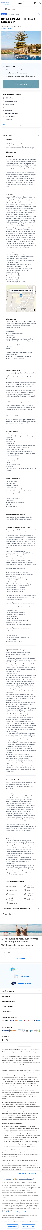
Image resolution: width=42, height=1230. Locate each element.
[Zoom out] (34, 290)
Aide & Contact (6, 1011)
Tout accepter (28, 1226)
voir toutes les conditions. (24, 1046)
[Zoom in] (34, 287)
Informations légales (8, 1001)
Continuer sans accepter (28, 1174)
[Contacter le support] (40, 3)
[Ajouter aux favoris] (39, 14)
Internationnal (6, 996)
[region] (21, 1200)
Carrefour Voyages (8, 991)
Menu (20, 3)
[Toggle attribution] (34, 310)
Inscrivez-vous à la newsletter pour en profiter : (16, 948)
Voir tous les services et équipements (14, 125)
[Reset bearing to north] (34, 292)
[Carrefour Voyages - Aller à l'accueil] (7, 3)
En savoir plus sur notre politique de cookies (15, 1212)
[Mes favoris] (35, 3)
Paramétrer (13, 1226)
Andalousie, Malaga (9, 9)
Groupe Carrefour (7, 1006)
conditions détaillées (29, 1119)
